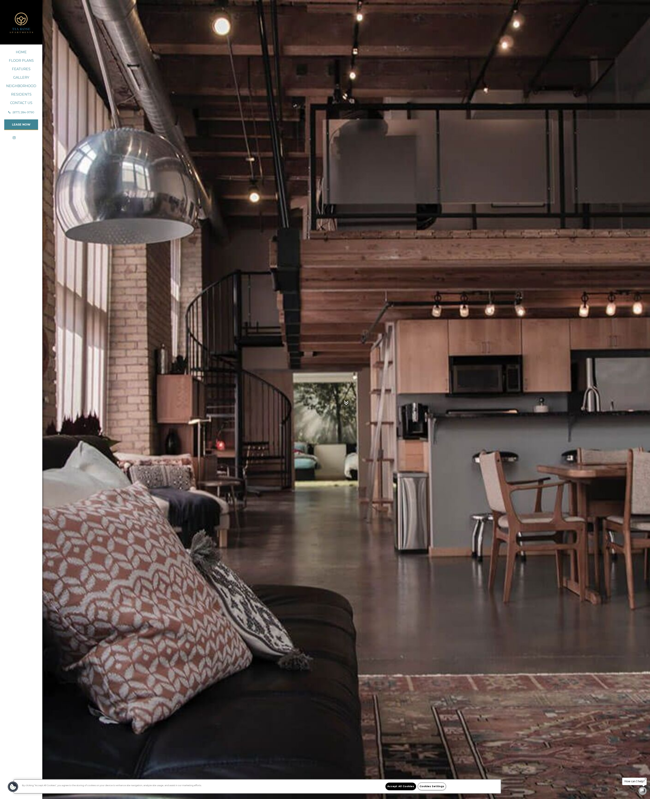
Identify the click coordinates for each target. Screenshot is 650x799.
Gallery (21, 77)
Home (21, 52)
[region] (257, 786)
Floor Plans (21, 61)
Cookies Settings (432, 786)
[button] (21, 112)
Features (21, 69)
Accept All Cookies (400, 786)
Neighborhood (21, 86)
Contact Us (21, 103)
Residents (21, 94)
